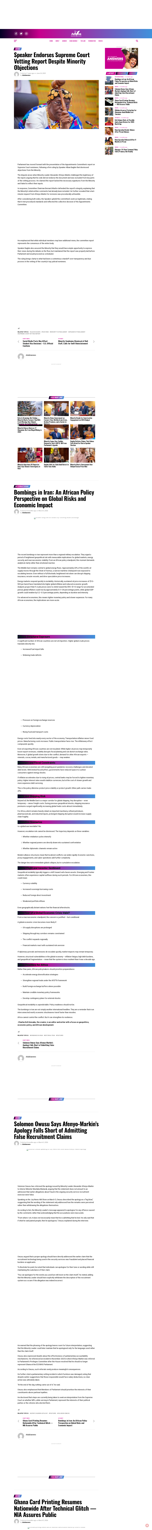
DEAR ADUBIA (73, 41)
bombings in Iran (37, 1035)
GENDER (64, 41)
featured (45, 332)
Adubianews (26, 75)
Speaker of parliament (77, 332)
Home (51, 41)
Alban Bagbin (35, 332)
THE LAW (82, 41)
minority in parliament (59, 332)
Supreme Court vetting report (29, 334)
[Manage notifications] (147, 1525)
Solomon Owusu (64, 1413)
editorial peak (50, 1035)
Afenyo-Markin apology (39, 1413)
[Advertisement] (76, 14)
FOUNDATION (92, 41)
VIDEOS (100, 41)
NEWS (57, 41)
